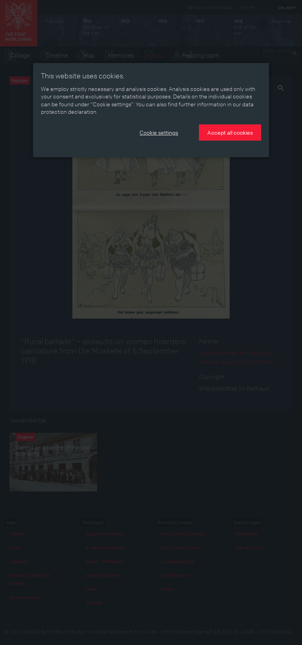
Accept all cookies (230, 132)
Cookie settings (159, 132)
